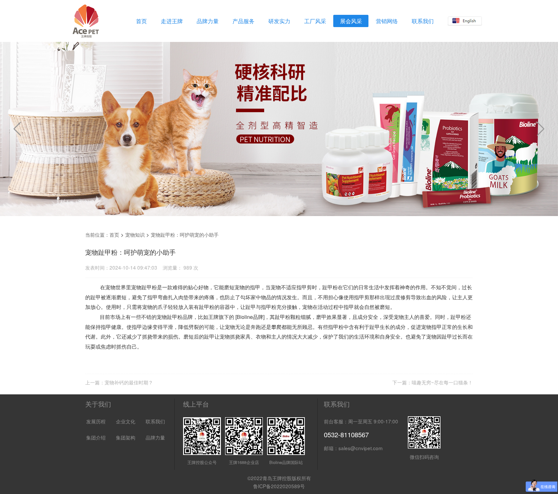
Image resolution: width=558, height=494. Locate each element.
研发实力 (279, 21)
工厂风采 (315, 21)
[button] (540, 129)
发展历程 (96, 421)
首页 (141, 21)
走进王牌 (172, 21)
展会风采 (351, 21)
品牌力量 (208, 21)
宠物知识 (135, 234)
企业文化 (125, 421)
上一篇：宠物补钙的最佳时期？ (119, 382)
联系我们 (423, 21)
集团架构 (125, 437)
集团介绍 (96, 437)
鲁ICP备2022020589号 (279, 485)
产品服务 (243, 21)
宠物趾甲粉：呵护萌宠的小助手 (185, 234)
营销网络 (387, 21)
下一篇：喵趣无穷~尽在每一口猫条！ (432, 382)
